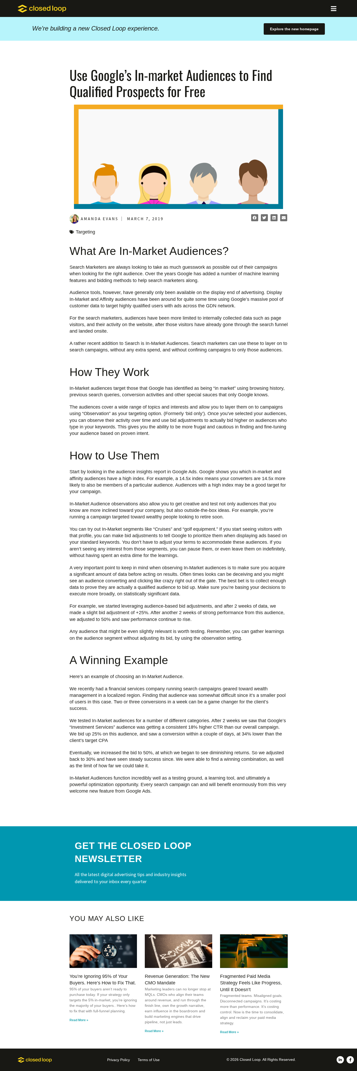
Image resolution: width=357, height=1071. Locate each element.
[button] (254, 217)
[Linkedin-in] (340, 1059)
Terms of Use (149, 1060)
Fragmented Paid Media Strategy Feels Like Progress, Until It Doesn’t (251, 983)
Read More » (79, 1020)
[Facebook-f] (350, 1059)
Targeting (85, 232)
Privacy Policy (118, 1060)
